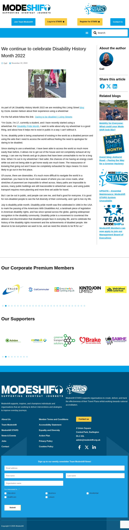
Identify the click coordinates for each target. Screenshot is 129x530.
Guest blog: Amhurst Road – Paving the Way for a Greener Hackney (111, 160)
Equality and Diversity (49, 430)
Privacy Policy (46, 441)
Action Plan (44, 436)
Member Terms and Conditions (53, 419)
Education (11, 493)
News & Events (9, 436)
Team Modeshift (9, 425)
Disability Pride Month (28, 126)
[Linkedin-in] (94, 447)
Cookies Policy (46, 446)
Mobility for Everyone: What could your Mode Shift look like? (111, 126)
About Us (6, 419)
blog (82, 107)
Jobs (4, 441)
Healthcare (11, 497)
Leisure (51, 497)
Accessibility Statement (50, 425)
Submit (13, 507)
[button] (87, 33)
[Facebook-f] (79, 447)
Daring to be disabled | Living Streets (53, 117)
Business (52, 493)
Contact (5, 446)
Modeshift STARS (10, 430)
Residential (93, 493)
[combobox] (110, 32)
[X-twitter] (86, 447)
